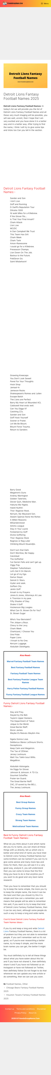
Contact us (9, 1009)
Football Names (13, 984)
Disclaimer (41, 1009)
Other (25, 984)
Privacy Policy (20, 1013)
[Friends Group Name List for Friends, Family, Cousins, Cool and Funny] (13, 3)
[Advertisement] (25, 33)
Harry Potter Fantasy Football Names (25, 688)
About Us (32, 1013)
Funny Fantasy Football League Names (25, 694)
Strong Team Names (25, 820)
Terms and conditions (25, 1009)
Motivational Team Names (26, 826)
